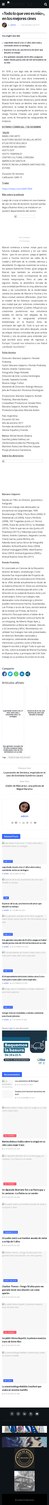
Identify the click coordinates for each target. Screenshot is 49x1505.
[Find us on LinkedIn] (24, 1414)
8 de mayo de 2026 (18, 874)
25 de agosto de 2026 (11, 1345)
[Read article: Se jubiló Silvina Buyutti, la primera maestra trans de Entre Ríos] (24, 1319)
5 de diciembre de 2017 (30, 25)
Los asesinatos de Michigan (27, 1081)
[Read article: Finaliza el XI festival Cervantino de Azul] (7, 1094)
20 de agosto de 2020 (24, 1085)
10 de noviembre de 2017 (25, 1098)
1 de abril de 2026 (18, 910)
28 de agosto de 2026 (11, 1245)
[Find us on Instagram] (18, 1414)
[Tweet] (10, 674)
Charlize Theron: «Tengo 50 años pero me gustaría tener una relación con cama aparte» (23, 1290)
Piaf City (8, 861)
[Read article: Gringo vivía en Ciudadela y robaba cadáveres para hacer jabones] (24, 998)
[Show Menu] (3, 4)
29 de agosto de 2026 (11, 1197)
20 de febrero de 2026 (19, 947)
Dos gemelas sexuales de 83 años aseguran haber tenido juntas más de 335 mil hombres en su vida (25, 60)
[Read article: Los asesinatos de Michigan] (7, 1084)
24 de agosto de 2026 (11, 1394)
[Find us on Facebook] (12, 1414)
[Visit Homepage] (24, 4)
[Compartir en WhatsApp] (16, 674)
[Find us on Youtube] (37, 1414)
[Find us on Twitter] (31, 1414)
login (10, 1028)
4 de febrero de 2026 (19, 983)
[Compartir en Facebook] (4, 674)
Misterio (8, 1381)
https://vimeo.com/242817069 (17, 188)
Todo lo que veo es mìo (19, 757)
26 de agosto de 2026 (11, 1297)
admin (13, 25)
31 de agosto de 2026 (11, 1149)
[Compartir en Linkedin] (22, 674)
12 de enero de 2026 (19, 1020)
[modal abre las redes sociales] (27, 674)
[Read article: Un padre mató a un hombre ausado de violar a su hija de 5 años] (24, 1219)
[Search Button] (45, 4)
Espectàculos (10, 1280)
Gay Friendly (9, 1136)
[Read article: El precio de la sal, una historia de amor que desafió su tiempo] (24, 889)
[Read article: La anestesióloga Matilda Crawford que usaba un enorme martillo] (24, 1367)
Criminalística (10, 1232)
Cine (6, 898)
